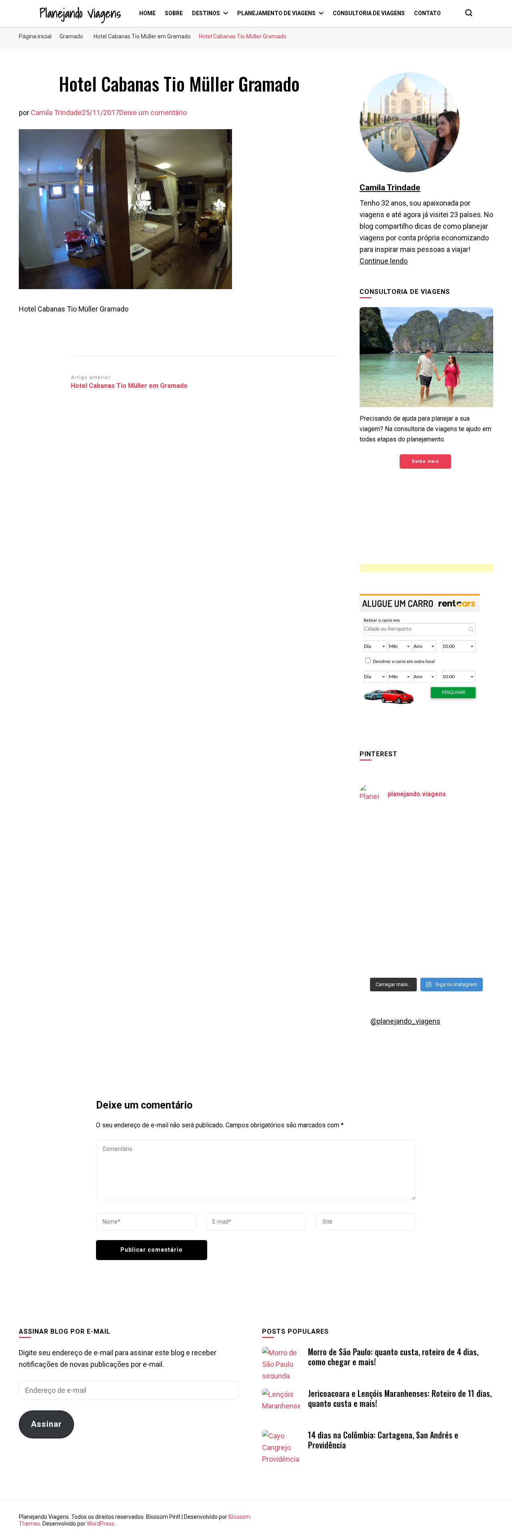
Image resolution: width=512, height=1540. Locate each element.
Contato (427, 13)
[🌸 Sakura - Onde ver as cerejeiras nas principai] (392, 832)
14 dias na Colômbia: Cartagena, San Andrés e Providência (383, 1440)
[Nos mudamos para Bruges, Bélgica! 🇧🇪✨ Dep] (460, 832)
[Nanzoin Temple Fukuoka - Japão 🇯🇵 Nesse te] (460, 913)
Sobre (174, 13)
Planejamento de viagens (276, 13)
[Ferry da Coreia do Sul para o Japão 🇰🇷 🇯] (392, 872)
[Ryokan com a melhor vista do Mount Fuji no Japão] (460, 872)
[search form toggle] (468, 12)
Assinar (46, 1424)
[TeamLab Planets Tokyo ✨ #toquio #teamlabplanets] (392, 913)
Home (147, 13)
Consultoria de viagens (369, 13)
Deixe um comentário (153, 112)
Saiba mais (425, 461)
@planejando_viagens (405, 1021)
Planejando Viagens (80, 13)
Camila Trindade (56, 112)
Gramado (71, 36)
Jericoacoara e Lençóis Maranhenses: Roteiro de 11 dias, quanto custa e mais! (400, 1398)
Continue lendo (384, 261)
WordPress (100, 1523)
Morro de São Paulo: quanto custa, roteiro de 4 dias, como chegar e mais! (393, 1357)
